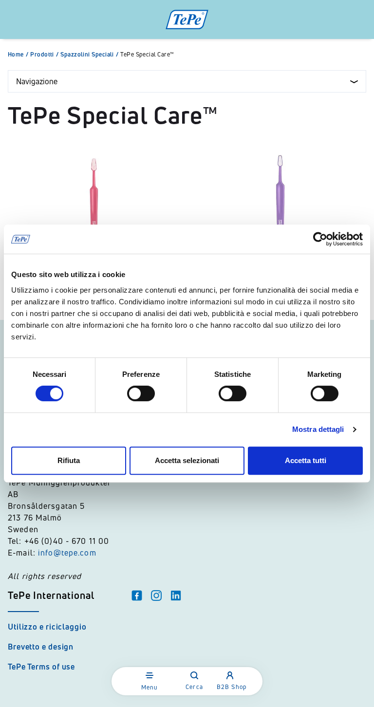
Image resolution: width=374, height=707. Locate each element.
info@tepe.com (67, 552)
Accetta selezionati (187, 460)
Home (18, 54)
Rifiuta (68, 460)
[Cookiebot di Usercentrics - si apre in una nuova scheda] (320, 239)
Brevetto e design (41, 646)
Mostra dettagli (318, 429)
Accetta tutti (305, 460)
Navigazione (36, 81)
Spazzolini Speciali (89, 54)
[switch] (141, 393)
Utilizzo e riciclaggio (47, 626)
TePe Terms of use (41, 666)
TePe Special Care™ (147, 54)
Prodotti (44, 54)
